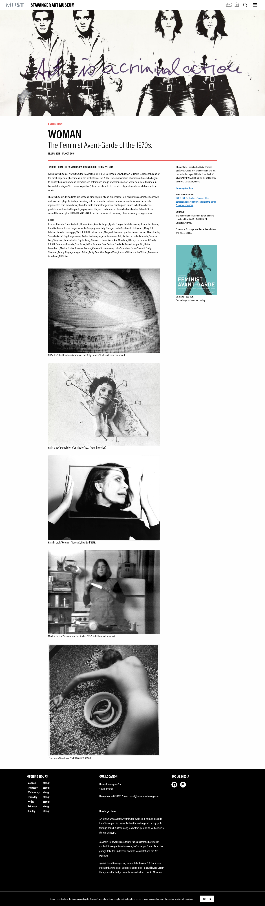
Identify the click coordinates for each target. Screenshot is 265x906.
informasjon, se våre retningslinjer (178, 899)
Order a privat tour (184, 188)
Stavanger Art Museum (52, 5)
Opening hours (37, 776)
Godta (207, 898)
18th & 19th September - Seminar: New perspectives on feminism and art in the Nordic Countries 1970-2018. (196, 201)
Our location (108, 776)
